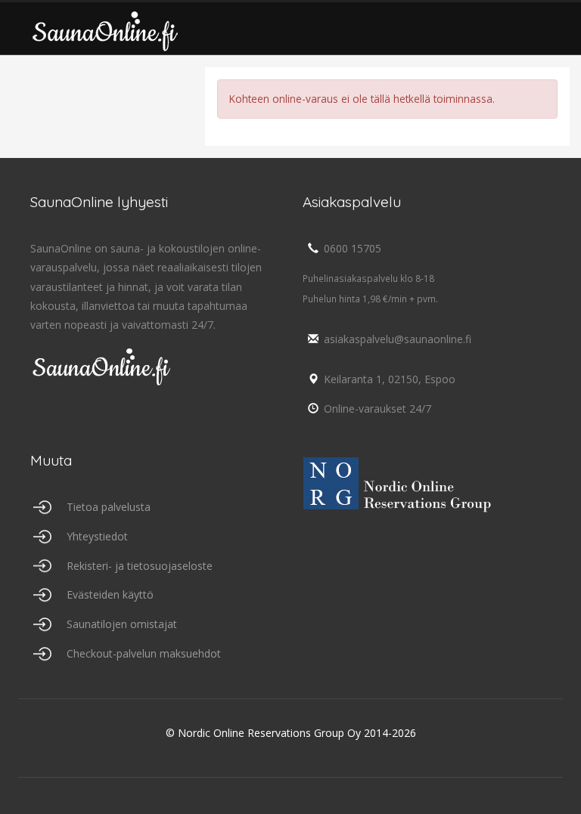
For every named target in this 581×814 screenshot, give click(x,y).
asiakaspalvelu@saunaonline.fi (397, 339)
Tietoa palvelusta (109, 507)
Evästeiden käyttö (110, 594)
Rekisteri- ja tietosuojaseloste (140, 566)
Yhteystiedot (97, 536)
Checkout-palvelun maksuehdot (144, 653)
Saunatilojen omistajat (122, 624)
